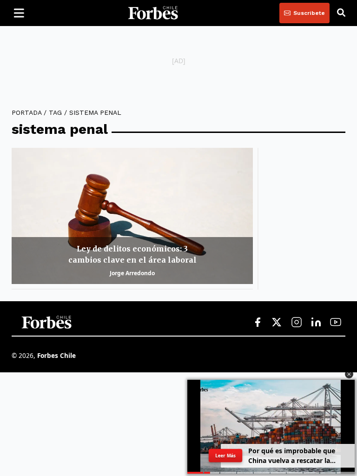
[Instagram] (296, 323)
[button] (349, 374)
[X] (277, 323)
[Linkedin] (316, 323)
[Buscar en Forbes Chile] (341, 13)
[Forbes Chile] (153, 13)
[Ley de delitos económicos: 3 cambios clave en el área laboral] (132, 216)
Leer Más (225, 455)
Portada (26, 112)
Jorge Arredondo (132, 273)
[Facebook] (257, 323)
